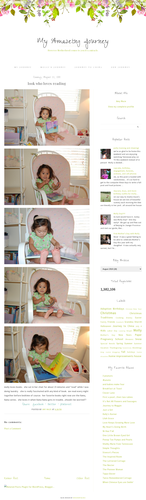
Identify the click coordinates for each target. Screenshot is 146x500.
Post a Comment (12, 428)
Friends (111, 322)
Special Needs (108, 343)
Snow (138, 339)
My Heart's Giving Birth (114, 427)
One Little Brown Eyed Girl (116, 435)
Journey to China (88, 67)
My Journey (23, 67)
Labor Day (112, 331)
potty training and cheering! (126, 148)
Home (47, 478)
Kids (103, 330)
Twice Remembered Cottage (117, 478)
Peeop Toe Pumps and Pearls (117, 439)
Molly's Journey (53, 67)
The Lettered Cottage (114, 461)
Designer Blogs (79, 498)
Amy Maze (121, 101)
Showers (129, 339)
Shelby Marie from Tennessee (118, 444)
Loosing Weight (125, 331)
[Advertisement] (47, 453)
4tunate (107, 380)
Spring (119, 343)
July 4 (139, 326)
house (137, 356)
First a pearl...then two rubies (118, 397)
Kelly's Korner (110, 414)
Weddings (137, 348)
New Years (125, 335)
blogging (116, 352)
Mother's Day (108, 335)
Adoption (106, 308)
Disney (129, 318)
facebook (38, 404)
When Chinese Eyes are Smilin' (118, 482)
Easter (138, 317)
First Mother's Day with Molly (127, 233)
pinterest (65, 404)
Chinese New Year (134, 309)
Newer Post (11, 478)
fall (123, 351)
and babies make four (113, 384)
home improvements (121, 356)
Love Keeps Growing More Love (119, 422)
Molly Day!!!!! (119, 213)
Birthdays (118, 308)
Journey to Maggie (112, 405)
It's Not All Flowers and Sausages (120, 401)
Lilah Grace (108, 418)
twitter (52, 404)
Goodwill (120, 322)
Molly (137, 330)
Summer (128, 343)
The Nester (108, 465)
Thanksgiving (116, 348)
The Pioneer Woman (113, 469)
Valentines (127, 348)
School (119, 339)
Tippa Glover (109, 473)
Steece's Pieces (111, 452)
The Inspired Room (112, 456)
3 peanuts (108, 375)
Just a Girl (108, 409)
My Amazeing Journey (73, 42)
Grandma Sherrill (133, 322)
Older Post (83, 478)
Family (104, 322)
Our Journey (120, 67)
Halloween (106, 326)
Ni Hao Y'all (108, 431)
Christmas (108, 313)
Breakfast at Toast (112, 388)
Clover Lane (109, 392)
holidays (131, 352)
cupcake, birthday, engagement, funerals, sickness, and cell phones (125, 171)
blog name (106, 352)
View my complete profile (121, 106)
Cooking (119, 318)
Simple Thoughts (111, 448)
